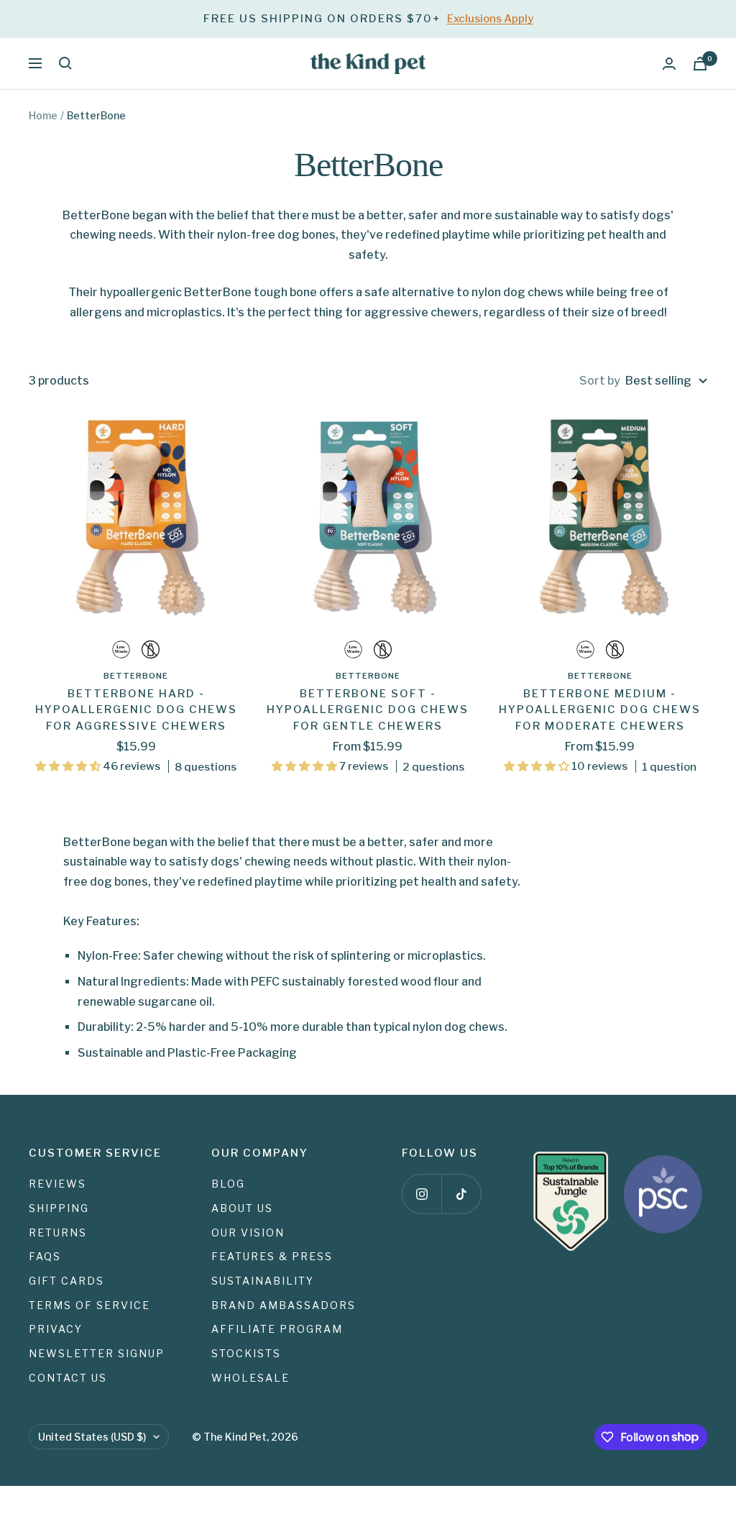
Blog (228, 1184)
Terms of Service (89, 1305)
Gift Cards (66, 1281)
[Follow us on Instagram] (421, 1193)
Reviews (57, 1184)
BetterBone (136, 676)
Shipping (59, 1208)
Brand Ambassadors (283, 1305)
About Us (242, 1208)
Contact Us (68, 1378)
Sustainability (262, 1281)
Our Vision (248, 1232)
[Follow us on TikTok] (461, 1193)
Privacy (56, 1329)
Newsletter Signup (97, 1353)
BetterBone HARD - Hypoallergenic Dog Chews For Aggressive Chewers (136, 710)
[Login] (669, 64)
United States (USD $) (92, 1437)
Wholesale (250, 1378)
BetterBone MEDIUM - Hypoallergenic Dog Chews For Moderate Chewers (600, 710)
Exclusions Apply (490, 18)
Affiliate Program (277, 1329)
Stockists (246, 1353)
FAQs (45, 1256)
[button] (69, 766)
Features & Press (272, 1256)
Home (43, 115)
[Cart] (700, 63)
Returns (58, 1232)
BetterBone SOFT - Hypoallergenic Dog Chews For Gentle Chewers (368, 710)
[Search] (65, 63)
